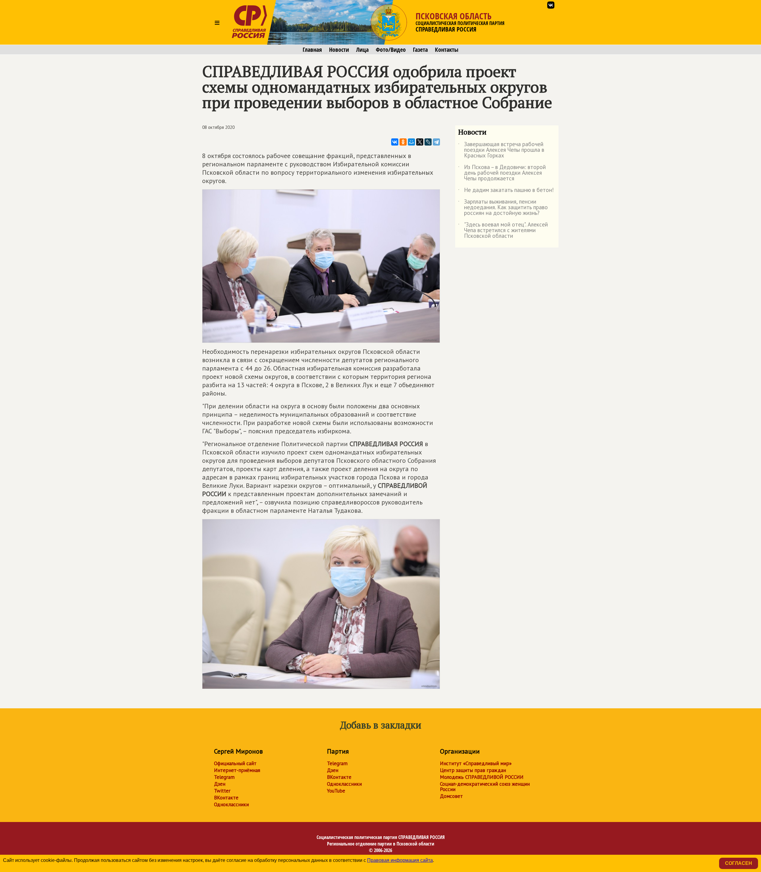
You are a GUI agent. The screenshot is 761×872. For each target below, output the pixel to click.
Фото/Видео (391, 49)
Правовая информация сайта (400, 860)
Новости (339, 49)
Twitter (222, 790)
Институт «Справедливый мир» (476, 763)
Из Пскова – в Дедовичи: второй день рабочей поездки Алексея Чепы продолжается (502, 173)
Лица (362, 49)
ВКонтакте (226, 797)
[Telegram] (436, 142)
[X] (419, 142)
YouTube (336, 790)
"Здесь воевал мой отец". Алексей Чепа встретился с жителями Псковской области (503, 230)
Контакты (446, 49)
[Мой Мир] (411, 142)
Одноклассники (231, 804)
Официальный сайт (235, 763)
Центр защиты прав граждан (473, 770)
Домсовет (451, 796)
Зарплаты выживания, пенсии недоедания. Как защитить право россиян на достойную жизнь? (503, 207)
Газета (420, 49)
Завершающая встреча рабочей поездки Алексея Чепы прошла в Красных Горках (501, 150)
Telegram (224, 777)
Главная (312, 49)
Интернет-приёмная (237, 770)
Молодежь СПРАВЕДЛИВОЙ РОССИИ (481, 777)
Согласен (738, 863)
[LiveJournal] (428, 142)
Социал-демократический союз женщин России (485, 786)
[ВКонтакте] (394, 142)
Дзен (219, 784)
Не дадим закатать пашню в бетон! (506, 191)
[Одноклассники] (403, 142)
